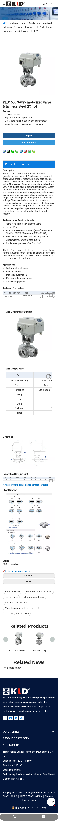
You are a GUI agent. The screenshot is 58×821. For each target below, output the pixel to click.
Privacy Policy (29, 800)
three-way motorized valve (39, 591)
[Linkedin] (10, 718)
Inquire (29, 135)
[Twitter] (16, 718)
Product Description (17, 164)
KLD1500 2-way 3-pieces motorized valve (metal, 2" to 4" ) (39, 650)
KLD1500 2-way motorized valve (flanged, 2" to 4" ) (18, 650)
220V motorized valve (33, 597)
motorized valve (13, 591)
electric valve (11, 597)
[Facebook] (5, 718)
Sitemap (49, 796)
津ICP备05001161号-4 (31, 796)
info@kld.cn (15, 769)
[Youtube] (21, 718)
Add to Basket (29, 142)
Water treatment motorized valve (21, 608)
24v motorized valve (15, 602)
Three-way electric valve (17, 613)
